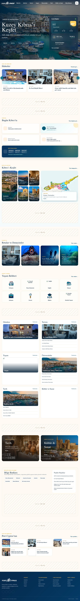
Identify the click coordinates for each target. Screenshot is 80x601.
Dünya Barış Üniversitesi (46, 373)
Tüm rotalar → (74, 243)
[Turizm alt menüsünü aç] (34, 3)
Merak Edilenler (16, 481)
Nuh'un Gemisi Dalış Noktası (47, 346)
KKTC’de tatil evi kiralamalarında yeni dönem (63, 476)
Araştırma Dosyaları (27, 478)
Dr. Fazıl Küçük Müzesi (59, 478)
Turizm (31, 3)
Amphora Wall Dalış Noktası (47, 348)
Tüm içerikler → (74, 536)
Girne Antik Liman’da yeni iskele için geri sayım (64, 481)
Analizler (36, 478)
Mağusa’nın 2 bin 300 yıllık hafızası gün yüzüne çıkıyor (62, 485)
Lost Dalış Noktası (45, 343)
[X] (9, 591)
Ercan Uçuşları (56, 584)
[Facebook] (3, 591)
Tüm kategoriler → (73, 168)
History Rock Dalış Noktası (47, 340)
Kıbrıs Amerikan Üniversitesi (47, 382)
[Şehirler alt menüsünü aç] (28, 3)
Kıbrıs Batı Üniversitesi (46, 376)
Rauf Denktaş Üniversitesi (47, 379)
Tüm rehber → (74, 276)
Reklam (69, 584)
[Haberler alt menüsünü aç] (21, 3)
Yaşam (37, 3)
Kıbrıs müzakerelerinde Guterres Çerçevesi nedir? (63, 489)
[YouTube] (13, 591)
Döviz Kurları (55, 582)
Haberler (18, 3)
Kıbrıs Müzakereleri (9, 478)
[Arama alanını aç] (76, 3)
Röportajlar (42, 478)
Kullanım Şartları (71, 598)
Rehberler (18, 478)
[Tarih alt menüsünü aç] (53, 3)
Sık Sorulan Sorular (26, 481)
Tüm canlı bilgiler (64, 48)
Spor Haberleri (6, 407)
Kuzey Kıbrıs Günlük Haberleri (9, 412)
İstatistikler (7, 481)
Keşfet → (45, 198)
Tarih (51, 3)
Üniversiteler (45, 3)
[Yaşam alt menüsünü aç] (40, 3)
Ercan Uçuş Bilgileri (7, 415)
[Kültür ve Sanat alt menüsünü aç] (63, 3)
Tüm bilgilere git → (73, 121)
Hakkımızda (70, 580)
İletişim (69, 582)
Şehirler (25, 3)
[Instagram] (6, 591)
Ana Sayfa (12, 3)
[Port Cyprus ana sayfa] (8, 3)
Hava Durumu (56, 580)
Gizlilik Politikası (71, 585)
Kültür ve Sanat (59, 3)
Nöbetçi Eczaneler (57, 585)
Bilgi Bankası (68, 3)
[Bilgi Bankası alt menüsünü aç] (73, 3)
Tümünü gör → (74, 66)
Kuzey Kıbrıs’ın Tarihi (7, 410)
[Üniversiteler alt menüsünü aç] (48, 3)
